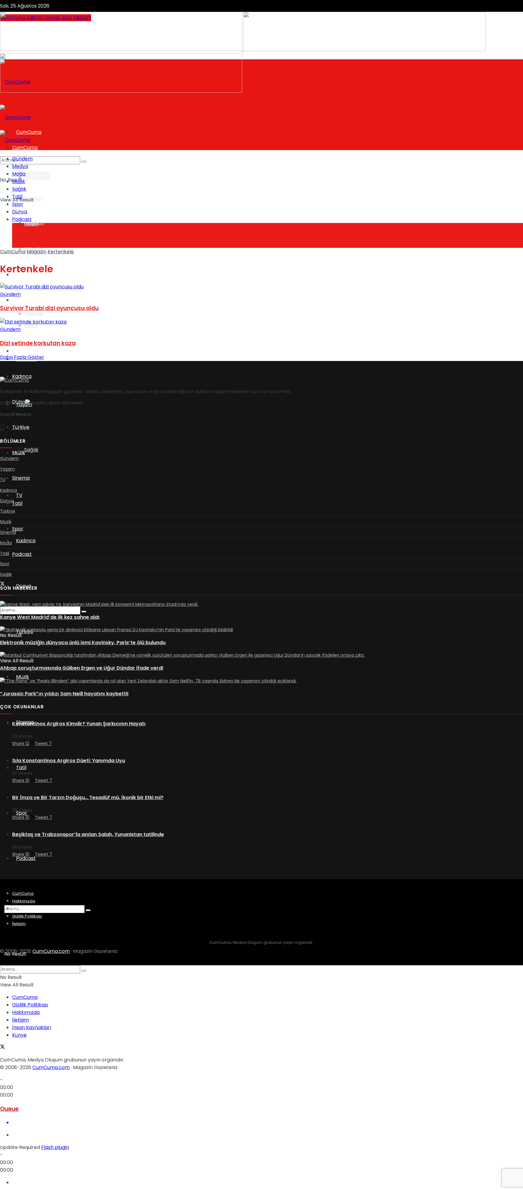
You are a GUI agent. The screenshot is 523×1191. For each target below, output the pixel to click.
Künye (18, 908)
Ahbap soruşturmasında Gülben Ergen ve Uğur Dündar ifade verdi (81, 667)
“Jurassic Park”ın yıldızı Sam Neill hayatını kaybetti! (64, 693)
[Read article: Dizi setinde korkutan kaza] (261, 322)
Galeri (31, 223)
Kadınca (25, 540)
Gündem (22, 158)
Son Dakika (37, 172)
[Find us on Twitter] (2, 428)
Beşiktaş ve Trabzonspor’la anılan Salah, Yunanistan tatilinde (88, 834)
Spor (17, 528)
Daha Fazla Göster (22, 357)
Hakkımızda (23, 901)
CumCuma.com (51, 951)
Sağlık (31, 449)
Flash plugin (55, 1147)
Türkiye (20, 427)
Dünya (19, 211)
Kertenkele (61, 251)
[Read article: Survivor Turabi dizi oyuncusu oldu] (261, 286)
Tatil (21, 767)
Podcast (26, 858)
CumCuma (12, 251)
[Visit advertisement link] (121, 49)
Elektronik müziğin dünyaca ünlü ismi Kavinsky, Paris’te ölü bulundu (83, 642)
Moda (18, 173)
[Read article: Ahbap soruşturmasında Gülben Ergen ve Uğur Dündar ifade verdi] (261, 655)
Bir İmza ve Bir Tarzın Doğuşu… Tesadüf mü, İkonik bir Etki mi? (87, 797)
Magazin (34, 198)
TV (15, 350)
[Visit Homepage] (15, 81)
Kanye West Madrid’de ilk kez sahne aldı (50, 617)
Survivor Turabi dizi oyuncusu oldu (49, 308)
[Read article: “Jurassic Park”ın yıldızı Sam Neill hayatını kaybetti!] (261, 681)
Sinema (21, 477)
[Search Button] (88, 910)
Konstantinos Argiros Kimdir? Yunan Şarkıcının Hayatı (79, 723)
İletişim (19, 924)
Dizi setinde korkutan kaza (38, 343)
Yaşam (20, 300)
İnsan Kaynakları (31, 1027)
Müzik (22, 676)
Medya (20, 166)
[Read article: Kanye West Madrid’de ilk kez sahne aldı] (261, 604)
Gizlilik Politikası (27, 916)
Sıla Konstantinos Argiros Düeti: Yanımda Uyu (68, 760)
